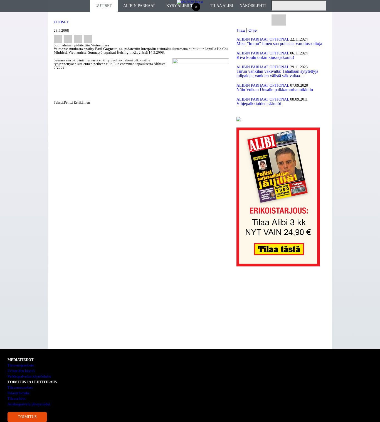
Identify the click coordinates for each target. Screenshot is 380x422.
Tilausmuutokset (20, 387)
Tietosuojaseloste (21, 365)
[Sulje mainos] (196, 7)
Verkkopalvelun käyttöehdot (29, 376)
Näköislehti (253, 6)
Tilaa (240, 30)
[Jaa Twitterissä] (68, 39)
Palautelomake (19, 393)
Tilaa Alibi (221, 6)
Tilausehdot (17, 398)
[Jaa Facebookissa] (58, 39)
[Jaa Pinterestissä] (78, 39)
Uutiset (103, 6)
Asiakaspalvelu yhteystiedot (29, 404)
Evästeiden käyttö (21, 371)
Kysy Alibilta (180, 6)
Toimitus (27, 417)
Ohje (252, 30)
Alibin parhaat (139, 6)
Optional (279, 39)
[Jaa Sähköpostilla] (88, 39)
